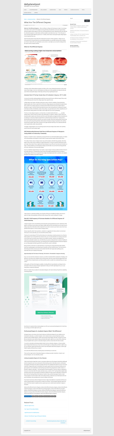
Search (71, 18)
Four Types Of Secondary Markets (31, 409)
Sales (60, 9)
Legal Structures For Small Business (31, 412)
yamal (26, 25)
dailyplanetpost (32, 4)
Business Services (27, 12)
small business (44, 9)
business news (53, 9)
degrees (36, 396)
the (52, 396)
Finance (65, 9)
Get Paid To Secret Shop (30, 421)
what (55, 396)
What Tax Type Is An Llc (29, 405)
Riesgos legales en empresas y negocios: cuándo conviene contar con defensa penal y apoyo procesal (79, 27)
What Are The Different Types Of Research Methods (35, 416)
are (33, 396)
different (40, 396)
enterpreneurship (33, 9)
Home (25, 9)
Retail (83, 9)
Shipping (36, 12)
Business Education (75, 9)
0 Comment (65, 25)
